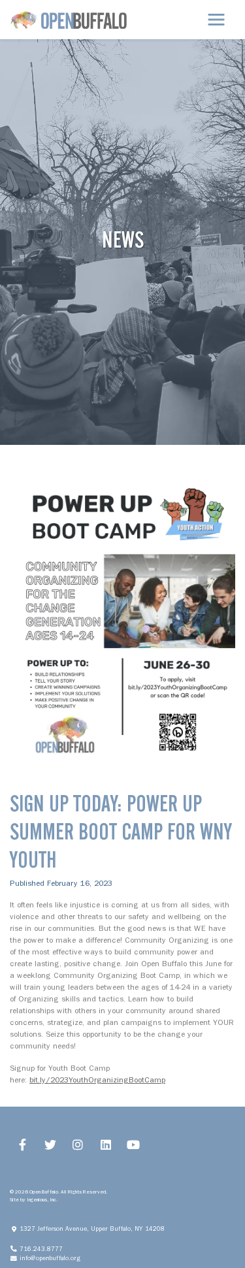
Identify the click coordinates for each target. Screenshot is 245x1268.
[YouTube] (133, 1144)
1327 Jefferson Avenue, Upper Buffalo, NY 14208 (95, 1228)
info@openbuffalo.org (53, 1257)
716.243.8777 (44, 1248)
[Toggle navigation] (216, 20)
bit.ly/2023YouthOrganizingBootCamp (97, 1079)
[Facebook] (22, 1144)
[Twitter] (50, 1144)
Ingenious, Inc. (42, 1200)
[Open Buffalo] (68, 19)
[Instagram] (78, 1144)
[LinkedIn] (106, 1144)
